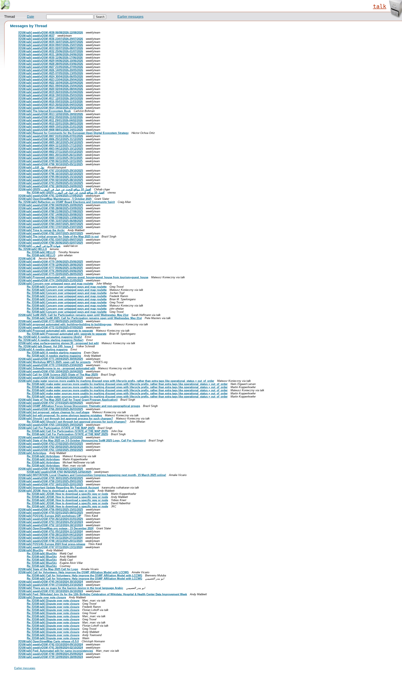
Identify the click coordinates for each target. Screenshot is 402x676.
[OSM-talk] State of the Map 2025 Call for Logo (48, 569)
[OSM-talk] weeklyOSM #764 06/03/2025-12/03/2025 (50, 437)
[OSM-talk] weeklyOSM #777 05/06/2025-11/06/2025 (50, 267)
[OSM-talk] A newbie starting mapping (43, 349)
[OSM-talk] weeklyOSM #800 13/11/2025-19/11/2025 (50, 158)
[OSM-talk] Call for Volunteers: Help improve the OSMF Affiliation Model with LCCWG (73, 572)
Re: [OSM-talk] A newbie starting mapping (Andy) (50, 337)
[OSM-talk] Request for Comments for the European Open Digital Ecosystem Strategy (73, 133)
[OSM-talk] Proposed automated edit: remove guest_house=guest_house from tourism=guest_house (83, 277)
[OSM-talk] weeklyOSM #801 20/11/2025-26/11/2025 (50, 154)
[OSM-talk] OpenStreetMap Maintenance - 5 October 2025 (54, 198)
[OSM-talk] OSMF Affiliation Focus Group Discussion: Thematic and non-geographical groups (79, 406)
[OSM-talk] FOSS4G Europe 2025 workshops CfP (49, 515)
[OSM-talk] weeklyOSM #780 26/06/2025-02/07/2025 (50, 242)
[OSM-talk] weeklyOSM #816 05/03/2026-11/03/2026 (50, 101)
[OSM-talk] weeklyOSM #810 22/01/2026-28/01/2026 (50, 123)
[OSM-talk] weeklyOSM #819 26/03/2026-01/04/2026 (50, 92)
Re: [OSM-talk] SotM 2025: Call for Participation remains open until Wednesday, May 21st (84, 318)
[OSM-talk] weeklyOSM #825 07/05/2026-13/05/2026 (50, 73)
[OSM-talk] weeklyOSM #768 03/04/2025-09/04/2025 (50, 377)
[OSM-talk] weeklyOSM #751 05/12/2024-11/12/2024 (50, 531)
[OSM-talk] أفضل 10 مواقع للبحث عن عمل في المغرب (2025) (54, 189)
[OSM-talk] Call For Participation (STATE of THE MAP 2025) (56, 428)
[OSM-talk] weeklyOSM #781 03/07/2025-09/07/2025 (50, 239)
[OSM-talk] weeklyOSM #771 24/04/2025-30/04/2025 (50, 358)
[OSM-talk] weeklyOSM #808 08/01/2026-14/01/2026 (50, 129)
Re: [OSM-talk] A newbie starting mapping (54, 352)
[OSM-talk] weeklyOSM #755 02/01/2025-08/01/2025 (50, 512)
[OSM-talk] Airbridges (32, 453)
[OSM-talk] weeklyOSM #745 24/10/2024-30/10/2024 (50, 581)
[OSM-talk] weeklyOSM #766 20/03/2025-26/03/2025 (50, 409)
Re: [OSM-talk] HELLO (32, 249)
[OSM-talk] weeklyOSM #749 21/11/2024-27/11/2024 (50, 537)
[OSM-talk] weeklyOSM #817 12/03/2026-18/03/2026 (50, 98)
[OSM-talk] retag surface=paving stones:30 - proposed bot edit (58, 343)
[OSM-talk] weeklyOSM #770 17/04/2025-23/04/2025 (50, 365)
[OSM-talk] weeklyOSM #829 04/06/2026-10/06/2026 (50, 60)
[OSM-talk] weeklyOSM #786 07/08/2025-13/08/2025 (50, 217)
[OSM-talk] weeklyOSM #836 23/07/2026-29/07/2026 (50, 38)
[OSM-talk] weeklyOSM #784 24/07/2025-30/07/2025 (50, 224)
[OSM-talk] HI (26, 258)
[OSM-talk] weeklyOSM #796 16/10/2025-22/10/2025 (50, 173)
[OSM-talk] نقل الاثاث (31, 167)
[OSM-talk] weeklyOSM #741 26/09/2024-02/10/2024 (50, 647)
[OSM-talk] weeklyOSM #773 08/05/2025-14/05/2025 (50, 321)
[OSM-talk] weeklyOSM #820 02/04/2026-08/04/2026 (50, 89)
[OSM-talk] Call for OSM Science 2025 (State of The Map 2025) (58, 374)
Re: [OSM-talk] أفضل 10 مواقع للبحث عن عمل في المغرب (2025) (65, 192)
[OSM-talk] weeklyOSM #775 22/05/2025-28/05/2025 (50, 274)
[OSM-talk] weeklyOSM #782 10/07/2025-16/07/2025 (50, 233)
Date (30, 16)
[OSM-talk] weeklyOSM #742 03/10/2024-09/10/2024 (50, 644)
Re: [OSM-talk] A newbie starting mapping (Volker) (50, 340)
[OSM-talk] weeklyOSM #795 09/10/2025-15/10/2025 (50, 176)
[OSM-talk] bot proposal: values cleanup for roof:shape (53, 412)
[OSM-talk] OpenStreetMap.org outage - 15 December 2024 (55, 528)
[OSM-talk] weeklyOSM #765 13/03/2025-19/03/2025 (50, 424)
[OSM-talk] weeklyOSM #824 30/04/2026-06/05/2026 (50, 76)
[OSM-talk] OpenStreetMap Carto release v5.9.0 (48, 641)
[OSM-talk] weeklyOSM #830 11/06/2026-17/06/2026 (50, 57)
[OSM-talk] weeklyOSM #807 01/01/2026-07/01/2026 (50, 136)
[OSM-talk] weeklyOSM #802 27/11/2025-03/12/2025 (50, 151)
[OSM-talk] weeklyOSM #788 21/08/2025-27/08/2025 (50, 211)
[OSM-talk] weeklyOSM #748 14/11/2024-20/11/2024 (50, 541)
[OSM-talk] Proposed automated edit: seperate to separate (55, 330)
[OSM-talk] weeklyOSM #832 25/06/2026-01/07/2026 (50, 51)
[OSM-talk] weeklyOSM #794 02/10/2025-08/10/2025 (50, 180)
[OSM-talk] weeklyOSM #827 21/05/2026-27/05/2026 (50, 67)
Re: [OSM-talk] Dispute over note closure (53, 600)
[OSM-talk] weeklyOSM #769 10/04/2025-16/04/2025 (50, 371)
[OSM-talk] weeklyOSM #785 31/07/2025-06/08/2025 (50, 220)
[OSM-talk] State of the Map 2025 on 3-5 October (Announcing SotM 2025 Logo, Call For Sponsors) (82, 440)
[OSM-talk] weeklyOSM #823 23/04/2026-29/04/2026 (50, 79)
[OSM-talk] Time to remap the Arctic (41, 230)
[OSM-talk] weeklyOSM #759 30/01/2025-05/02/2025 (50, 478)
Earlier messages (130, 16)
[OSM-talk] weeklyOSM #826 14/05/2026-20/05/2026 (50, 70)
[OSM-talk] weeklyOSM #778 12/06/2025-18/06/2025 (50, 264)
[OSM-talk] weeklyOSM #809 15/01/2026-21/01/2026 (50, 126)
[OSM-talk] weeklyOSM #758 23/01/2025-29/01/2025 (50, 481)
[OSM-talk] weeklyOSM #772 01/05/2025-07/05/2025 (50, 327)
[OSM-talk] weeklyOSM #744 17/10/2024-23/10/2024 (50, 584)
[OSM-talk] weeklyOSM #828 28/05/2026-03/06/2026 (50, 63)
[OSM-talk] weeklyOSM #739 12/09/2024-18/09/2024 (50, 657)
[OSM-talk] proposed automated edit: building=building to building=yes (64, 324)
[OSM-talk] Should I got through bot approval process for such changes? (65, 418)
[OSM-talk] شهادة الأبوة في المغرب (39, 246)
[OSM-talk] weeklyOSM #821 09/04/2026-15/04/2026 (50, 85)
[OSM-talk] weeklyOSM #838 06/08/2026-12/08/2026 (50, 32)
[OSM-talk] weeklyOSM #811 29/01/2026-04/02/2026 (50, 120)
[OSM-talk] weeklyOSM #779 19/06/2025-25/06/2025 (50, 261)
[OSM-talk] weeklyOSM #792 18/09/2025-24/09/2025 (50, 186)
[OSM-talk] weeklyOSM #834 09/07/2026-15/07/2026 (50, 45)
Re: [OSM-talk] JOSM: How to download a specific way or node (67, 493)
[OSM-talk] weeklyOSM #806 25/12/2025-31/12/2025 (50, 139)
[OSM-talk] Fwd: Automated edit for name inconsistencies (55, 650)
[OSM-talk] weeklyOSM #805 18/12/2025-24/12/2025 (50, 142)
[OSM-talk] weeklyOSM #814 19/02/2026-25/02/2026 (50, 107)
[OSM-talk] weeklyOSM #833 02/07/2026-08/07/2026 (50, 48)
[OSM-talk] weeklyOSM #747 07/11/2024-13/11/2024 (50, 547)
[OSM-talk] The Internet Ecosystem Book (44, 111)
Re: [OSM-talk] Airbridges (43, 456)
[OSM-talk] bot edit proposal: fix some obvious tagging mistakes (60, 415)
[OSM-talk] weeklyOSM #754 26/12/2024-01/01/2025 (50, 519)
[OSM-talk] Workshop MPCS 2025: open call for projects (54, 362)
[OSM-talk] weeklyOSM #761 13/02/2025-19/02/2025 (50, 450)
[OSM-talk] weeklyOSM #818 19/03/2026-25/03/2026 (50, 95)
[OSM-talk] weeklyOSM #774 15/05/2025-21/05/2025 (50, 280)
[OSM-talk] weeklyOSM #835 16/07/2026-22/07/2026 (50, 42)
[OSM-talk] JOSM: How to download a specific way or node (56, 490)
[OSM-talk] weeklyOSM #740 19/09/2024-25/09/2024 (50, 653)
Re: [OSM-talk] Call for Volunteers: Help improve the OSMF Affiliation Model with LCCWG (84, 575)
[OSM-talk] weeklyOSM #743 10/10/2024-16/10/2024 (50, 591)
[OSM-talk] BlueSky (30, 550)
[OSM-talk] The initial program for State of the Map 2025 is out (58, 236)
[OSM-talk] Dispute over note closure (42, 597)
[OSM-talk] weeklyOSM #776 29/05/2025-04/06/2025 (50, 271)
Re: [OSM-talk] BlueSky (42, 553)
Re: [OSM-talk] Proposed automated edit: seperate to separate (66, 333)
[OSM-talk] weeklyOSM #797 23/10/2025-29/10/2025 (50, 170)
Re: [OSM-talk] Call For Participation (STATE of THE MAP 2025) (67, 431)
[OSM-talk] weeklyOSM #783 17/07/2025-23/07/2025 (50, 227)
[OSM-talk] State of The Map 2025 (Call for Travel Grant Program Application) (67, 399)
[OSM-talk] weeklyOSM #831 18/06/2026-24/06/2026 (50, 54)
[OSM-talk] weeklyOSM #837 (36, 35)
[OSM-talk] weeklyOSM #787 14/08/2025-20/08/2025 (50, 214)
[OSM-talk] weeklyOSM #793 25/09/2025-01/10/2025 (50, 183)
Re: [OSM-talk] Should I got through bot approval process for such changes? (76, 421)
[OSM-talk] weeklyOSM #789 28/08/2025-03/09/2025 (50, 208)
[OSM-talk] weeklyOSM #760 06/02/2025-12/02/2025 (50, 468)
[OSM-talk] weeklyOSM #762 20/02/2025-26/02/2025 (50, 446)
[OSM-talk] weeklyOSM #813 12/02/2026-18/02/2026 (50, 114)
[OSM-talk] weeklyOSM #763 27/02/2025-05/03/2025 (50, 443)
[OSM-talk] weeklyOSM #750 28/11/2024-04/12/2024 (50, 534)
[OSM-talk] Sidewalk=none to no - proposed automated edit (56, 368)
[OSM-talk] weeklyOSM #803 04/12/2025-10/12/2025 (50, 148)
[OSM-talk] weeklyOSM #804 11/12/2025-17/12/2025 (50, 145)
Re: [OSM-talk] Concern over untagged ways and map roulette (67, 286)
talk (379, 6)
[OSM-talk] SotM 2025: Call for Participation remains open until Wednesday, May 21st (73, 315)
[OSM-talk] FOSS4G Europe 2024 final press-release (51, 544)
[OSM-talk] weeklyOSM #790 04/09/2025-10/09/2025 (50, 205)
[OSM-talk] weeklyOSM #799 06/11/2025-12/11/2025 (50, 161)
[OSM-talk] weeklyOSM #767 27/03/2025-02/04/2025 (50, 402)
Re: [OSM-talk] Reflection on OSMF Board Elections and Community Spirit (66, 202)
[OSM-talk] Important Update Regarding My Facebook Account (58, 487)
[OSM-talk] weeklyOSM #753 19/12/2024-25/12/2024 (50, 522)
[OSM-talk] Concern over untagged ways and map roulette (55, 283)
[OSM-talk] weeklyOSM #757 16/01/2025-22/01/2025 (50, 484)
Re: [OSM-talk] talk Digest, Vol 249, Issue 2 (45, 346)
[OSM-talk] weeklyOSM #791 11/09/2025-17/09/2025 (50, 195)
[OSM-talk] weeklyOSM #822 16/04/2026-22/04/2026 (50, 82)
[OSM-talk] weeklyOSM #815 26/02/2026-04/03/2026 (50, 104)
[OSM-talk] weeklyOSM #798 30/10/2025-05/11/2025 (50, 164)
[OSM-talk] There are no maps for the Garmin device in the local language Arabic (70, 588)
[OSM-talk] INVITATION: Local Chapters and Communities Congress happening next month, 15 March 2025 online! (92, 475)
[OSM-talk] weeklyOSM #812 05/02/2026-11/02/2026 (50, 117)
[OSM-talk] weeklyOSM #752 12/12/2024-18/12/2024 (50, 525)
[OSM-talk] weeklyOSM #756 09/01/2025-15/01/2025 (50, 509)
